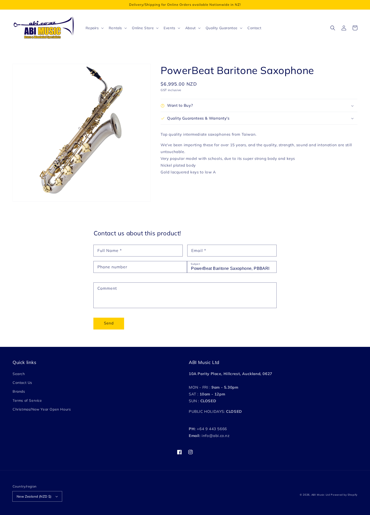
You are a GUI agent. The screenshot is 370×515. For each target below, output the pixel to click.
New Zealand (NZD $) (34, 496)
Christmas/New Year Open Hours (42, 409)
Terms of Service (27, 400)
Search (19, 374)
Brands (19, 391)
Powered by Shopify (344, 494)
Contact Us (22, 382)
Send (109, 323)
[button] (332, 27)
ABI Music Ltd (320, 494)
